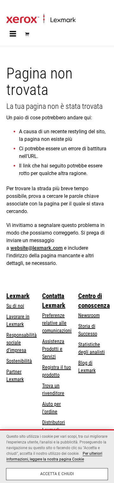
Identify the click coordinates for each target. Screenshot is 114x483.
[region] (57, 456)
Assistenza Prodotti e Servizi (53, 349)
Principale (14, 8)
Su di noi (15, 306)
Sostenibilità (19, 361)
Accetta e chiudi (57, 474)
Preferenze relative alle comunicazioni (57, 323)
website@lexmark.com (36, 248)
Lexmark (17, 296)
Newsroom (89, 315)
